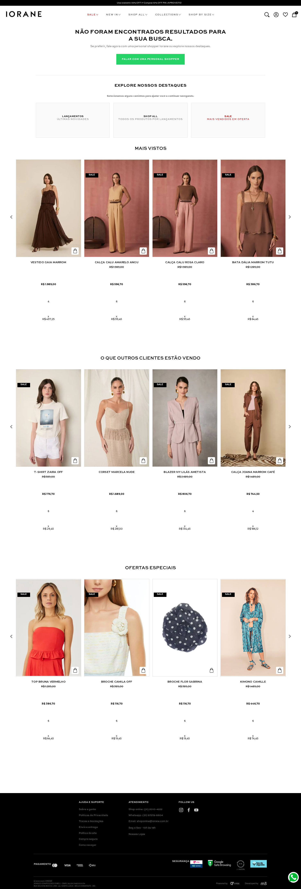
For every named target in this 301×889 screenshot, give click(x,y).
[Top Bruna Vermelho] (48, 627)
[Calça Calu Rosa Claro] (185, 208)
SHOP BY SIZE (200, 15)
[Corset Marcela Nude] (116, 418)
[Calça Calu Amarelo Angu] (116, 208)
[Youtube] (196, 810)
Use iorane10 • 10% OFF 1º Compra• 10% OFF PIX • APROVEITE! (149, 3)
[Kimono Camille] (253, 627)
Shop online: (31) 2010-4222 (145, 809)
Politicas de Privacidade (93, 815)
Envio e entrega (88, 827)
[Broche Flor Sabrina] (185, 627)
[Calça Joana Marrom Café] (253, 418)
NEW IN (112, 15)
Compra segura (88, 839)
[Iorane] (23, 17)
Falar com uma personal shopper (150, 59)
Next (290, 217)
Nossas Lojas (137, 834)
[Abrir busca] (267, 15)
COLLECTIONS (166, 15)
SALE (91, 15)
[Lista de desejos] (285, 14)
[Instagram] (181, 810)
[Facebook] (188, 810)
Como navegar (87, 845)
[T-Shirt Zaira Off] (48, 418)
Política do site (88, 833)
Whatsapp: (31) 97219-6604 (146, 815)
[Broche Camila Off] (116, 627)
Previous (11, 217)
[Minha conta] (276, 15)
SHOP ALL (136, 15)
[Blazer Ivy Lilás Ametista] (185, 418)
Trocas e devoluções (91, 821)
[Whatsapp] (294, 878)
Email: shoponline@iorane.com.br (149, 821)
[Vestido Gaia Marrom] (48, 208)
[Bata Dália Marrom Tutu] (253, 208)
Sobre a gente (87, 809)
